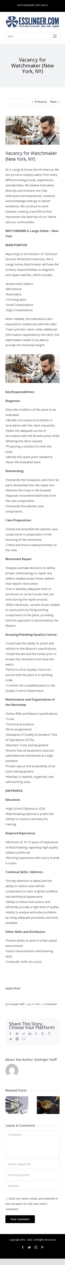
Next (53, 102)
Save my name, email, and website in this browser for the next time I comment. (31, 1203)
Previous (41, 102)
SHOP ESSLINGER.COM (28, 5)
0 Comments (50, 1004)
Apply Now (12, 988)
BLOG (45, 5)
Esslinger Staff (16, 1004)
